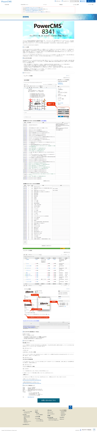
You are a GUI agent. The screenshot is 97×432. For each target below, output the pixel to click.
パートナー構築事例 (39, 414)
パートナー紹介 (37, 418)
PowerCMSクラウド (24, 4)
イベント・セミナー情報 (28, 411)
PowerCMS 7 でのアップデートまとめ (32, 7)
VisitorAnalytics (63, 414)
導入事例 (37, 413)
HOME (24, 410)
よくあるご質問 (76, 4)
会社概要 (48, 415)
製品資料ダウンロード (27, 421)
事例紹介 (61, 4)
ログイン (83, 1)
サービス (45, 4)
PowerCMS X (62, 417)
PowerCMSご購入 (50, 417)
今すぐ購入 (92, 1)
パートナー (88, 4)
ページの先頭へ (70, 408)
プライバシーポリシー (51, 413)
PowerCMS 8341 (63, 411)
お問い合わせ (58, 1)
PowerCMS (7, 4)
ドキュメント (26, 422)
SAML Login (63, 415)
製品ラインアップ (27, 417)
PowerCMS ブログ (66, 1)
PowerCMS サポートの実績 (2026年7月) (32, 10)
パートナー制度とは (39, 419)
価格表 (25, 418)
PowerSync (63, 412)
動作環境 (25, 419)
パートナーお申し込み (39, 420)
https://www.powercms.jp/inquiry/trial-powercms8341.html (32, 383)
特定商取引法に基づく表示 (53, 418)
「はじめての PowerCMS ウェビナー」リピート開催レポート (35, 11)
